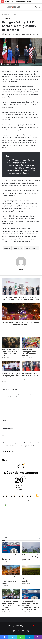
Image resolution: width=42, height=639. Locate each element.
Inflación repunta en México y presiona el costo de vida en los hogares (29, 352)
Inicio (5, 14)
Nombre (5, 420)
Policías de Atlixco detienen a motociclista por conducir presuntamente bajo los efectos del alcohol (31, 605)
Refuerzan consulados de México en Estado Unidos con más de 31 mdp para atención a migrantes (11, 376)
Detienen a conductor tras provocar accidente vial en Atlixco (10, 557)
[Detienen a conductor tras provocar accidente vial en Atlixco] (11, 547)
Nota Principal (32, 248)
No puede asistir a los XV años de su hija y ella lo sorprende (30, 375)
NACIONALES (12, 14)
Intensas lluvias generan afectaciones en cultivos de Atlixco (23, 1)
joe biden (18, 248)
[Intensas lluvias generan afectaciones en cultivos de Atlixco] (31, 570)
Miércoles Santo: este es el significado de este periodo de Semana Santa (10, 352)
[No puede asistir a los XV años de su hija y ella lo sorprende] (31, 366)
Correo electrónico (8, 428)
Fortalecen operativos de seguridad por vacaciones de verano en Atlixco (11, 580)
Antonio (7, 34)
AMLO (7, 248)
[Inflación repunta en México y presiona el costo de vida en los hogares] (31, 342)
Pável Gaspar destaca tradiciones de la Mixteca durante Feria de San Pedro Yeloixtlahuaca (11, 605)
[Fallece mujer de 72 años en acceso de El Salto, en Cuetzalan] (31, 547)
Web (3, 435)
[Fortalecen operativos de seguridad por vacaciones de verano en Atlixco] (11, 570)
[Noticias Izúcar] (13, 7)
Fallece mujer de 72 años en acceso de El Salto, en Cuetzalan (31, 557)
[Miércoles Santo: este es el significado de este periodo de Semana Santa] (11, 342)
